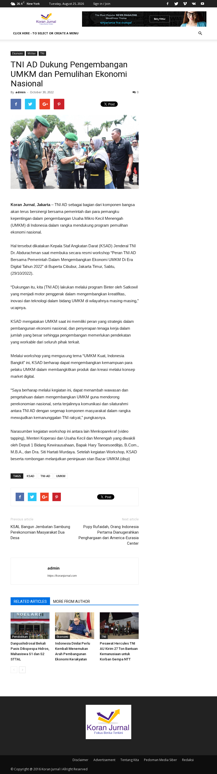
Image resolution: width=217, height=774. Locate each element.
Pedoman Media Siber (160, 760)
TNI (42, 53)
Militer (32, 53)
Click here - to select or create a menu (46, 33)
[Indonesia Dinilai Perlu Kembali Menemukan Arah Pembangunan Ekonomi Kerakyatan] (74, 625)
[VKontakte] (194, 3)
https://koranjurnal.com (62, 575)
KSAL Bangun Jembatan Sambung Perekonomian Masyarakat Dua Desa (40, 532)
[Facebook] (167, 3)
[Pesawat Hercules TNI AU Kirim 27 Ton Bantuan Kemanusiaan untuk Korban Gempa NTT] (119, 625)
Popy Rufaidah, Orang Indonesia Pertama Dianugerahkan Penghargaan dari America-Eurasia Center (109, 535)
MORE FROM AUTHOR (71, 601)
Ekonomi (17, 53)
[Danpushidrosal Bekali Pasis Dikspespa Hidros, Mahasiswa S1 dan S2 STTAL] (30, 625)
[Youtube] (202, 3)
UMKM (60, 476)
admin (20, 92)
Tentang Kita (129, 760)
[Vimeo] (185, 3)
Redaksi (188, 760)
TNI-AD (45, 476)
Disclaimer (80, 760)
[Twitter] (176, 3)
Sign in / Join (101, 4)
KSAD (30, 476)
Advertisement (104, 760)
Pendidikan (20, 636)
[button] (200, 33)
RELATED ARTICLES (30, 601)
